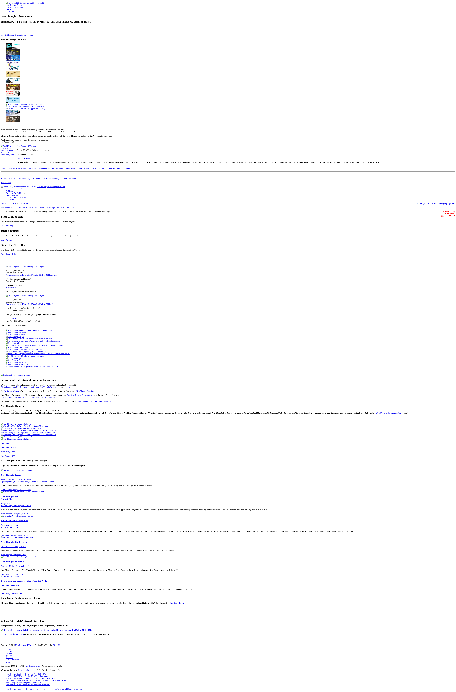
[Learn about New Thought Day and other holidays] (26, 106)
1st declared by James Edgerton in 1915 (16, 506)
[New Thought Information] (13, 48)
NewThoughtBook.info (85, 391)
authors (8, 649)
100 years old (6, 504)
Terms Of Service (12, 660)
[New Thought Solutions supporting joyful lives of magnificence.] (25, 267)
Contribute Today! (177, 603)
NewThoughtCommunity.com (27, 387)
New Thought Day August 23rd (10, 497)
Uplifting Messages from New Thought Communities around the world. (28, 482)
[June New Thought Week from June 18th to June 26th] (22, 428)
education (9, 658)
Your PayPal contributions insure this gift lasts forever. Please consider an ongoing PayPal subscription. (39, 179)
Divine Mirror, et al (60, 645)
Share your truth (20, 547)
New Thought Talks (8, 254)
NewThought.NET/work (26, 146)
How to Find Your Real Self (11, 35)
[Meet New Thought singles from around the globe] (13, 70)
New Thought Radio (11, 475)
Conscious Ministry (8, 566)
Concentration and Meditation (109, 168)
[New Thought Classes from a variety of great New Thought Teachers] (13, 83)
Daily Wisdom (6, 240)
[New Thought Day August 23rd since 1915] (18, 424)
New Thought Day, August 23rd (389, 413)
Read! (19, 594)
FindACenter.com (7, 397)
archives (9, 651)
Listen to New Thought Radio (12, 490)
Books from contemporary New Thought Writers (25, 581)
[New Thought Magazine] (13, 54)
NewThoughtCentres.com (25, 397)
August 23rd (23, 514)
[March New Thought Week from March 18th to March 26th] (24, 426)
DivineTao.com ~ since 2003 (14, 520)
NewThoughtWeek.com (103, 401)
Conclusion (126, 168)
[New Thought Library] (13, 121)
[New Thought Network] (13, 61)
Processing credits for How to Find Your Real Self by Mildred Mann (31, 275)
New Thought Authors (14, 7)
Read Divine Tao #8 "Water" (12, 535)
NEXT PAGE (25, 204)
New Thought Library (33, 666)
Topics (8, 9)
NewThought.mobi (8, 452)
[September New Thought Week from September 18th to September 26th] (29, 430)
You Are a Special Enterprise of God (23, 168)
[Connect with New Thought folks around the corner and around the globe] (14, 358)
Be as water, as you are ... (10, 525)
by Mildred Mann (23, 158)
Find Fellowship (7, 226)
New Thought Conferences (14, 542)
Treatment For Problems (73, 168)
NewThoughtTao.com (48, 387)
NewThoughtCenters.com (45, 397)
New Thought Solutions (12, 561)
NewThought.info (7, 443)
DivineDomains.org (25, 670)
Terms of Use (6, 183)
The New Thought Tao (9, 527)
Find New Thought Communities (79, 395)
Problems (59, 168)
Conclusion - (10, 199)
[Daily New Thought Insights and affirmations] (13, 89)
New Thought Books (14, 5)
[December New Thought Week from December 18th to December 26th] (28, 435)
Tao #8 (25, 535)
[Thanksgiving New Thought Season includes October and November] (28, 433)
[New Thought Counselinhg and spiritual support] (24, 104)
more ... (67, 387)
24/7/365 (27, 490)
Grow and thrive (7, 547)
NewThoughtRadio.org (10, 447)
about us (9, 653)
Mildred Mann (27, 35)
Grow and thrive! (22, 566)
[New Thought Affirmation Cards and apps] (15, 375)
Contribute (10, 11)
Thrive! (22, 574)
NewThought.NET (8, 456)
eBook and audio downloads (12, 634)
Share (24, 555)
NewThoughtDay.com (84, 401)
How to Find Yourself (46, 168)
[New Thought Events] (13, 115)
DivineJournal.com (8, 387)
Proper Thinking (90, 168)
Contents (4, 168)
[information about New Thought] (13, 96)
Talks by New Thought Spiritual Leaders (16, 479)
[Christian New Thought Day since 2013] (17, 437)
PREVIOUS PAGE (8, 204)
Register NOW (11, 287)
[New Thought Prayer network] (13, 102)
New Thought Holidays (10, 514)
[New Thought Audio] (25, 109)
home (8, 662)
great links (9, 655)
